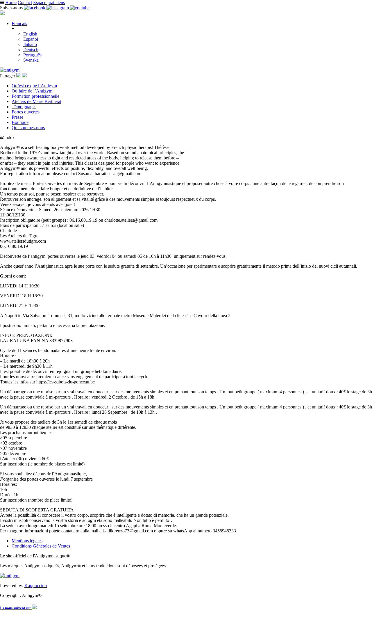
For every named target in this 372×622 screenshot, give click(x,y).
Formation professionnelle (35, 96)
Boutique (20, 122)
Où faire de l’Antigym (32, 90)
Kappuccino (35, 585)
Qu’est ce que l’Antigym (34, 85)
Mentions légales (27, 540)
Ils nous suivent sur (16, 608)
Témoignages (24, 106)
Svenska (31, 60)
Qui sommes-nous (28, 127)
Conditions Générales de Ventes (41, 545)
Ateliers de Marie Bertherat (36, 101)
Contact (25, 2)
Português (32, 54)
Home (11, 2)
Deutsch (30, 49)
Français (19, 23)
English (30, 33)
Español (30, 39)
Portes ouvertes (26, 111)
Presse (17, 117)
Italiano (30, 44)
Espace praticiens (49, 2)
